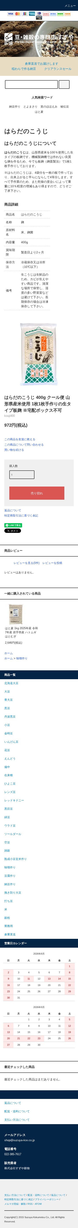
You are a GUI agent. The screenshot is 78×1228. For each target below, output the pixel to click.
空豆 (7, 842)
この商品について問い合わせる (24, 444)
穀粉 (7, 917)
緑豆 (7, 817)
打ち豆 (8, 901)
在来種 (8, 775)
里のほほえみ (49, 106)
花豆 (7, 750)
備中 (7, 767)
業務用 (8, 926)
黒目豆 (8, 808)
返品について (12, 510)
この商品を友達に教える (19, 439)
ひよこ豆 (10, 783)
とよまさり (30, 106)
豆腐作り (10, 875)
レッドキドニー (14, 800)
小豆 (7, 725)
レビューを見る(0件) (26, 563)
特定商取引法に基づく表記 (21, 515)
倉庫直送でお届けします (41, 63)
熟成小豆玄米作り (15, 859)
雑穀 (7, 850)
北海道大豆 (11, 683)
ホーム (8, 653)
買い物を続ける (14, 449)
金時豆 (8, 733)
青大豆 (8, 699)
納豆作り (14, 106)
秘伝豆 (64, 106)
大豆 (7, 691)
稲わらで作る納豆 (24, 68)
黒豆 (7, 708)
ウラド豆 (10, 825)
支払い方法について (15, 1195)
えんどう (10, 758)
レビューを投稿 (52, 563)
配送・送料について (38, 1195)
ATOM (38, 1204)
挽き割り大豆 (12, 892)
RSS (30, 1204)
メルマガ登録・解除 (15, 1204)
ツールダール (12, 834)
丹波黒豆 (10, 716)
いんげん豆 (11, 741)
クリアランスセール (58, 68)
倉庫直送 (10, 934)
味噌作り (22, 658)
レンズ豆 (10, 792)
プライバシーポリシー (47, 1199)
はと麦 (39, 111)
